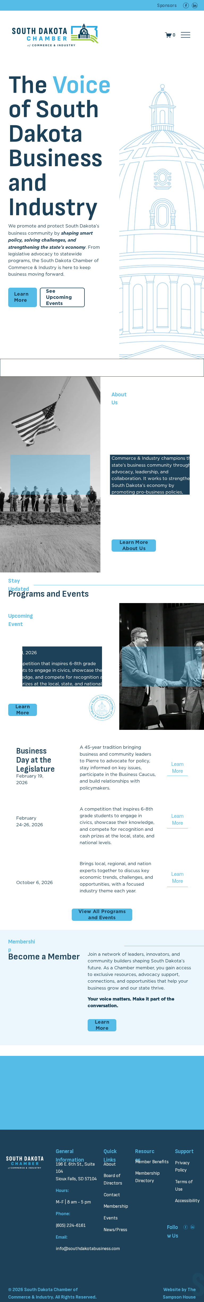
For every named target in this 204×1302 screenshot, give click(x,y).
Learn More (21, 297)
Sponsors (167, 5)
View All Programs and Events (102, 914)
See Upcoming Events (59, 297)
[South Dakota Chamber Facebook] (186, 5)
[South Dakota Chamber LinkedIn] (195, 5)
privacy (94, 1125)
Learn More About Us (134, 545)
